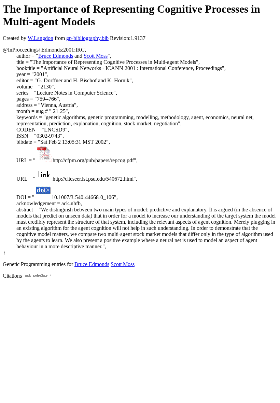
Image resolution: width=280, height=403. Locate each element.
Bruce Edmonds (55, 56)
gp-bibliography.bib (87, 38)
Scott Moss (96, 56)
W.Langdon (40, 38)
